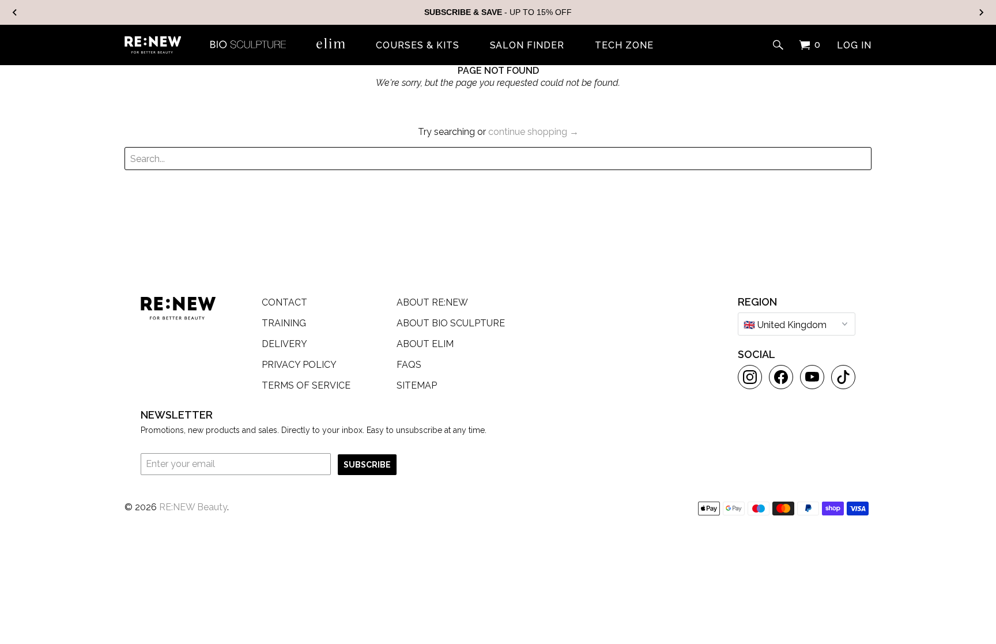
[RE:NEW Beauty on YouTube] (812, 377)
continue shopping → (533, 131)
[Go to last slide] (15, 12)
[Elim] (330, 43)
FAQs (409, 364)
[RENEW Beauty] (152, 45)
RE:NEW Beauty (193, 507)
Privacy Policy (299, 364)
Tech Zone (624, 45)
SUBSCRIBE (367, 464)
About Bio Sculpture (451, 323)
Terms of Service (306, 385)
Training (284, 323)
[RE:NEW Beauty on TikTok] (843, 377)
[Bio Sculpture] (248, 43)
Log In (854, 45)
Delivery (284, 343)
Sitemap (417, 385)
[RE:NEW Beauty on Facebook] (781, 377)
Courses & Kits (417, 45)
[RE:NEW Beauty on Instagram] (750, 377)
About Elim (425, 343)
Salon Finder (527, 45)
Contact (284, 302)
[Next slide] (981, 12)
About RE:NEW (432, 302)
